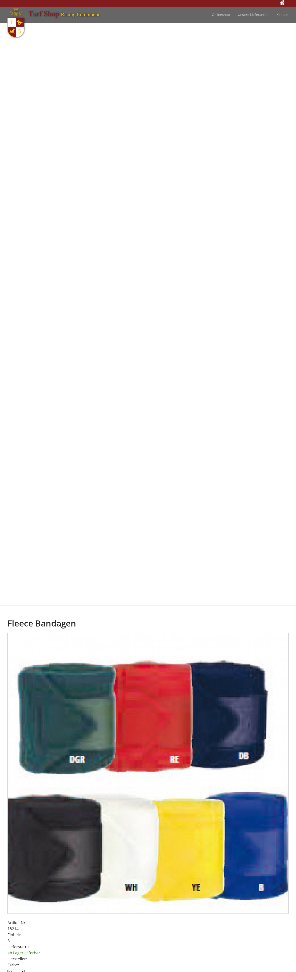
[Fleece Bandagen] (148, 773)
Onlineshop (221, 14)
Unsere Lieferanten (253, 14)
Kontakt (282, 14)
